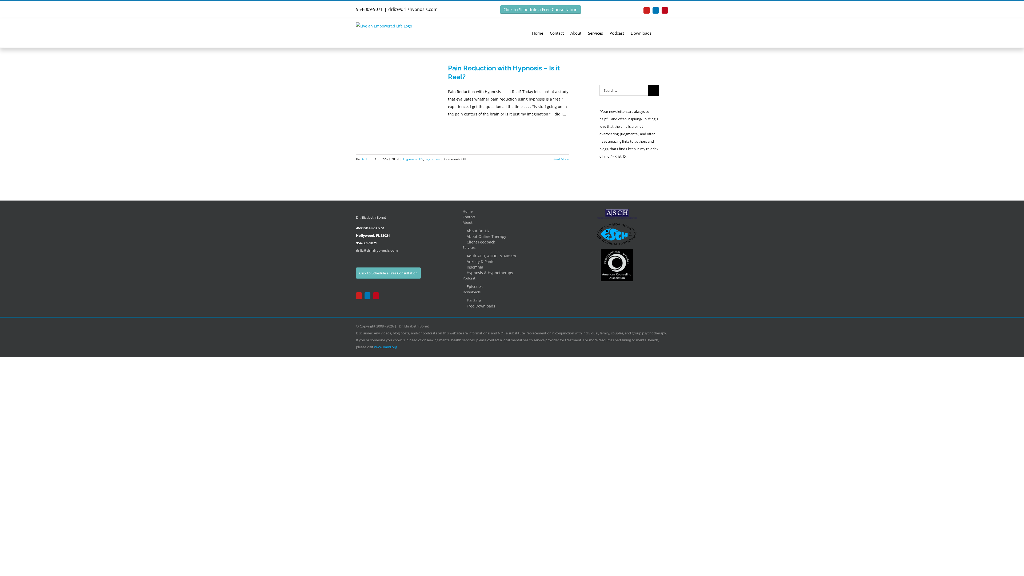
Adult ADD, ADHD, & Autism (491, 255)
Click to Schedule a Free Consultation (540, 10)
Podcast (469, 278)
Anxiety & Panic (480, 261)
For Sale (474, 300)
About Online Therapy (486, 236)
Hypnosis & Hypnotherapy (490, 272)
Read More (561, 159)
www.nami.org (385, 347)
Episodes (475, 286)
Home (468, 211)
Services (469, 247)
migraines (432, 159)
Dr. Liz (365, 159)
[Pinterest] (376, 295)
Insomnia (475, 267)
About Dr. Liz (478, 230)
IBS (420, 159)
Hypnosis (410, 159)
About (468, 222)
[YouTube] (359, 295)
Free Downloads (481, 306)
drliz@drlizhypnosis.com (413, 9)
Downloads (472, 292)
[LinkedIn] (367, 295)
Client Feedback (481, 242)
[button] (659, 32)
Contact (469, 216)
